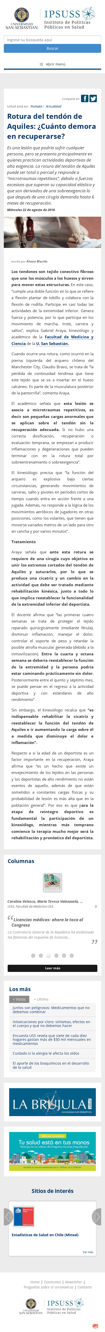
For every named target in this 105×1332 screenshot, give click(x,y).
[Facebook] (84, 99)
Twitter (93, 98)
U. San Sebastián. (52, 343)
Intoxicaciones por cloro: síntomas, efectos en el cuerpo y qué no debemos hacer (51, 1023)
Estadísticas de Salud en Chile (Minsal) (45, 1234)
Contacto (84, 1287)
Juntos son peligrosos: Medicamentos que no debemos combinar (51, 1009)
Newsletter (73, 1281)
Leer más (52, 968)
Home (35, 1281)
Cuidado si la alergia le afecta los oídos (46, 1053)
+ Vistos (19, 999)
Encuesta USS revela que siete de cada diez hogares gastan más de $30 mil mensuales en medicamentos (52, 1039)
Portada (36, 106)
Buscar (52, 48)
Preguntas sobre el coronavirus (48, 1287)
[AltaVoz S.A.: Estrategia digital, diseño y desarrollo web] (95, 1326)
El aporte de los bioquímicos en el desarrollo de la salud (51, 1065)
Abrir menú (55, 64)
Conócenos (52, 1281)
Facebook (84, 98)
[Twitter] (93, 99)
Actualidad (53, 106)
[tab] (19, 999)
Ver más (88, 1252)
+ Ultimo (41, 999)
